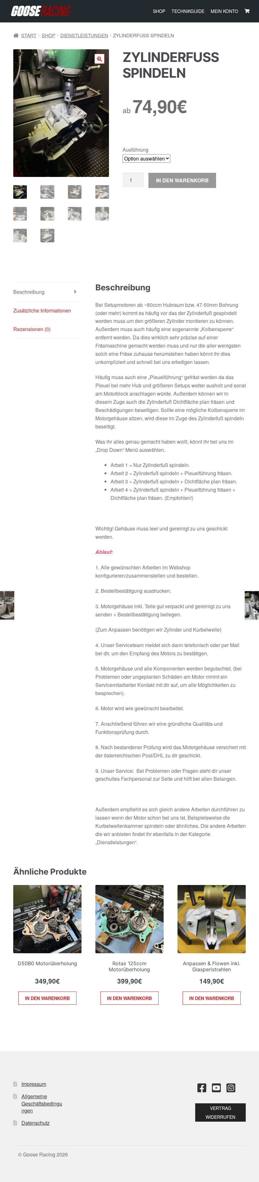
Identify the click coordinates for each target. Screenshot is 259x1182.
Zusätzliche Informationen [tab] (42, 310)
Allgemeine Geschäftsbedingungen (41, 1103)
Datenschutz (35, 1122)
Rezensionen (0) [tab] (32, 329)
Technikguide (188, 11)
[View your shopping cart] (247, 11)
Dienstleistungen (84, 35)
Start (28, 35)
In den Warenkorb (182, 180)
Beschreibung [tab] (29, 291)
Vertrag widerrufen (220, 1112)
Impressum (33, 1084)
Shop (159, 11)
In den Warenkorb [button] (47, 998)
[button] (99, 59)
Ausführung (135, 149)
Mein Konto (224, 11)
